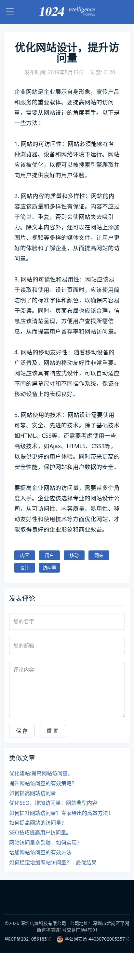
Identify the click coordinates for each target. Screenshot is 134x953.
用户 (49, 555)
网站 (98, 555)
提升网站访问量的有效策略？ (43, 783)
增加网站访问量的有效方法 (40, 852)
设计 (24, 567)
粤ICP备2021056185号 (28, 939)
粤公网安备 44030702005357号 (96, 939)
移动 (74, 555)
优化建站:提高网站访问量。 (41, 773)
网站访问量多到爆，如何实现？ (45, 842)
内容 (24, 555)
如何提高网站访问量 (32, 793)
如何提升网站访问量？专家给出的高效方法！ (61, 813)
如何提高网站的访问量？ (37, 822)
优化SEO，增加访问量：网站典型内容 (53, 802)
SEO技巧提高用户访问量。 (40, 832)
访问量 (49, 567)
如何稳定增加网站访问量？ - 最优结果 (53, 862)
